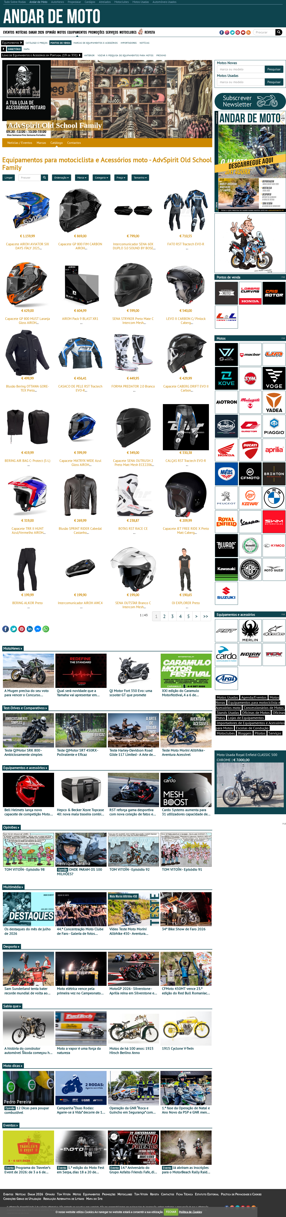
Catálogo (56, 143)
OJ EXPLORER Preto (186, 603)
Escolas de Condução (252, 728)
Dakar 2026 (36, 32)
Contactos (74, 143)
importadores (129, 43)
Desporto (10, 946)
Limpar (9, 177)
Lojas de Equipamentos (246, 717)
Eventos (8, 32)
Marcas (41, 143)
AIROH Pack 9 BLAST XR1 (80, 319)
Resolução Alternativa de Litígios (63, 1199)
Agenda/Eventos (254, 697)
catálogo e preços (36, 43)
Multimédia (12, 887)
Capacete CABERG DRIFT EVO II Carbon (185, 388)
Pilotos (260, 733)
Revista (150, 32)
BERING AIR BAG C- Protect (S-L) (27, 461)
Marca (81, 177)
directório (14, 49)
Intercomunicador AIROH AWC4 (80, 603)
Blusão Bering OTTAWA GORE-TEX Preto (27, 388)
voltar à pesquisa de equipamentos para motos (125, 55)
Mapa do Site (94, 1199)
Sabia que (11, 1006)
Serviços (275, 733)
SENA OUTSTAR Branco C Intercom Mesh (133, 605)
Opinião (50, 32)
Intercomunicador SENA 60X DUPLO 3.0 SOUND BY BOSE (133, 246)
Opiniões (10, 827)
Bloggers (245, 733)
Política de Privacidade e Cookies (241, 1194)
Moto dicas (11, 1065)
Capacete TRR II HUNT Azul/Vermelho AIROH (28, 530)
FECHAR (171, 1212)
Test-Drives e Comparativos (24, 708)
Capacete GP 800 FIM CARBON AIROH (80, 246)
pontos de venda (60, 43)
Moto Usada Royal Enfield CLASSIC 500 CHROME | (247, 757)
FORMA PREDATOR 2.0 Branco (133, 386)
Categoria (100, 177)
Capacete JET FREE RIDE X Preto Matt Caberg (186, 530)
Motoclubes (128, 32)
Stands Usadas (228, 712)
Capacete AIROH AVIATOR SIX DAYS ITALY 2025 (27, 246)
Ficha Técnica (184, 1194)
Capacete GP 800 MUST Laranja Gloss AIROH (27, 321)
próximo (161, 55)
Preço (120, 177)
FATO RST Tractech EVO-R (185, 244)
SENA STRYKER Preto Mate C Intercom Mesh (133, 321)
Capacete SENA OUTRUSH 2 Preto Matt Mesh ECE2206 (133, 463)
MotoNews (11, 648)
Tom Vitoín (64, 1194)
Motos (77, 1194)
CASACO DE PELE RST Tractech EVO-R (80, 388)
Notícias (20, 1194)
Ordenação (60, 177)
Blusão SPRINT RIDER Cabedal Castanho (80, 530)
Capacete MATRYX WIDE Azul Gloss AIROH (80, 463)
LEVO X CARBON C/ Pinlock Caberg (186, 321)
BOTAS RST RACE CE (133, 528)
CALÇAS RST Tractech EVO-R (186, 461)
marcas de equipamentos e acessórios (96, 43)
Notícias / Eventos (19, 143)
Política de (190, 1212)
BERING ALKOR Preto (27, 603)
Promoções (96, 32)
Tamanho (139, 177)
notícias (144, 43)
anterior (89, 55)
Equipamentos (91, 1194)
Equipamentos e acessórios (24, 767)
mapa (26, 49)
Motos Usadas (227, 697)
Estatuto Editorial (207, 1194)
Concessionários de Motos (264, 707)
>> (205, 616)
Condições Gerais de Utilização (22, 1199)
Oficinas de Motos (256, 712)
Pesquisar (274, 69)
